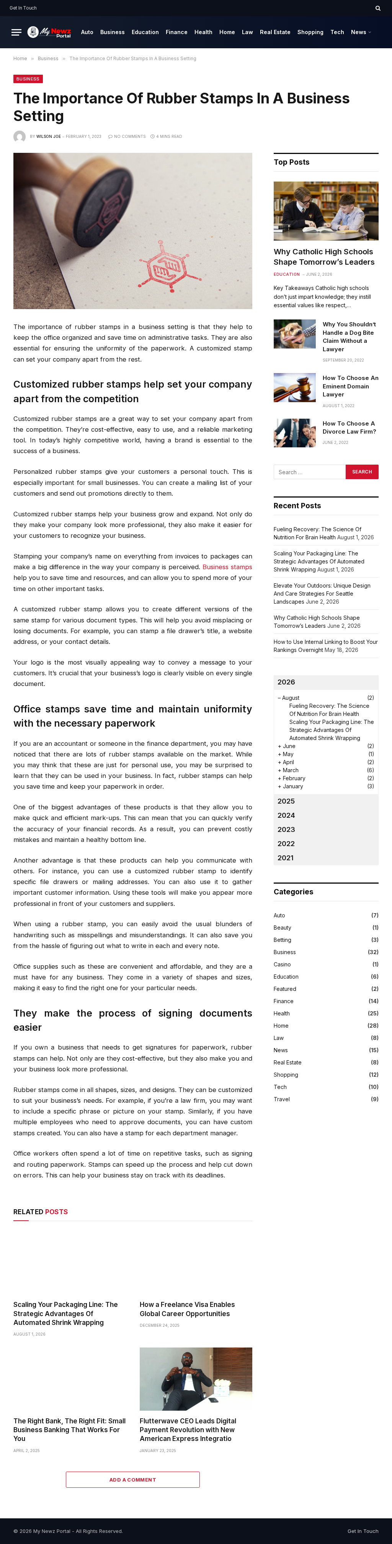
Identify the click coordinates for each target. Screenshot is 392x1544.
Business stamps (227, 567)
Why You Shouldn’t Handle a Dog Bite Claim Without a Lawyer (349, 336)
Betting (282, 940)
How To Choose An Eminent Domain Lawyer (351, 386)
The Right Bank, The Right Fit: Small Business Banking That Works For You (69, 1429)
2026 (286, 682)
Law (247, 32)
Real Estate (275, 32)
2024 (286, 815)
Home (227, 32)
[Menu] (16, 32)
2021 (286, 858)
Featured (285, 989)
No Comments (130, 136)
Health (203, 32)
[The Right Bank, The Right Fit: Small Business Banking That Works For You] (69, 1379)
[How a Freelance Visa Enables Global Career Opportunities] (196, 1262)
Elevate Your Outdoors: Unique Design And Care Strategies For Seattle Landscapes (322, 593)
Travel (282, 1099)
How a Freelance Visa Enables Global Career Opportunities (187, 1309)
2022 (286, 844)
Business (112, 32)
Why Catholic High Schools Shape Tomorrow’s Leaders (324, 257)
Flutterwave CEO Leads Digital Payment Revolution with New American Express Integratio (188, 1429)
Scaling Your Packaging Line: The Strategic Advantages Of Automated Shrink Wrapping (65, 1313)
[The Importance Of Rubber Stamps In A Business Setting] (132, 231)
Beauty (282, 927)
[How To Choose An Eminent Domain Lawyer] (295, 387)
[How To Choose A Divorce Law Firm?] (295, 433)
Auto (87, 32)
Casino (282, 964)
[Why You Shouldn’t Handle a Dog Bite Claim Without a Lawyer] (295, 334)
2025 (286, 801)
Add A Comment (132, 1480)
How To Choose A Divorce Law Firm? (349, 427)
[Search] (377, 8)
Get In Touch (23, 8)
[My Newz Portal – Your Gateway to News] (49, 32)
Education (145, 32)
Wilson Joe (48, 136)
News (358, 32)
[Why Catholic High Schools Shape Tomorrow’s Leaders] (326, 211)
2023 (286, 829)
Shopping (310, 32)
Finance (177, 32)
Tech (337, 32)
